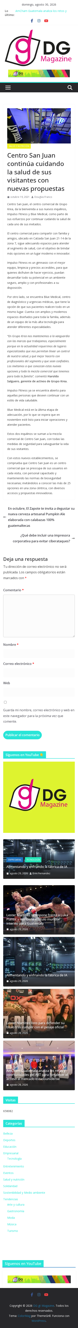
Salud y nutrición (19, 146)
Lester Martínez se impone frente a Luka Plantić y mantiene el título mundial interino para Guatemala (37, 919)
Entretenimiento (13, 1166)
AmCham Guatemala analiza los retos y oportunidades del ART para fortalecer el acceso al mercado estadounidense (37, 1075)
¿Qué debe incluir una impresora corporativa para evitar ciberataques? (41, 538)
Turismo (12, 1231)
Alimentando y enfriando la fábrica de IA (36, 867)
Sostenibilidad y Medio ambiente (24, 1192)
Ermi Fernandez (41, 873)
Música (11, 1224)
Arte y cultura (15, 1204)
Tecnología (33, 859)
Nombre (11, 644)
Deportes (9, 1140)
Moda (11, 1218)
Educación (9, 1146)
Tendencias (10, 1199)
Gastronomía (15, 1211)
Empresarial (14, 859)
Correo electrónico (18, 664)
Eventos (8, 1173)
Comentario (13, 590)
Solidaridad (10, 1186)
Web (6, 683)
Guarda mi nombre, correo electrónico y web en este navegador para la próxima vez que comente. (38, 716)
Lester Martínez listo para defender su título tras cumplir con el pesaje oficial (35, 1025)
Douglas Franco (43, 197)
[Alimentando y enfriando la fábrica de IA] (39, 842)
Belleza (8, 1133)
